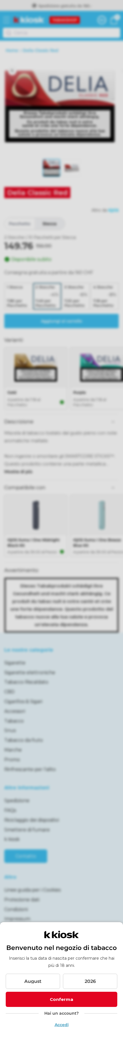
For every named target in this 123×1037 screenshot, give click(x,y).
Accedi (62, 1024)
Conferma (61, 999)
